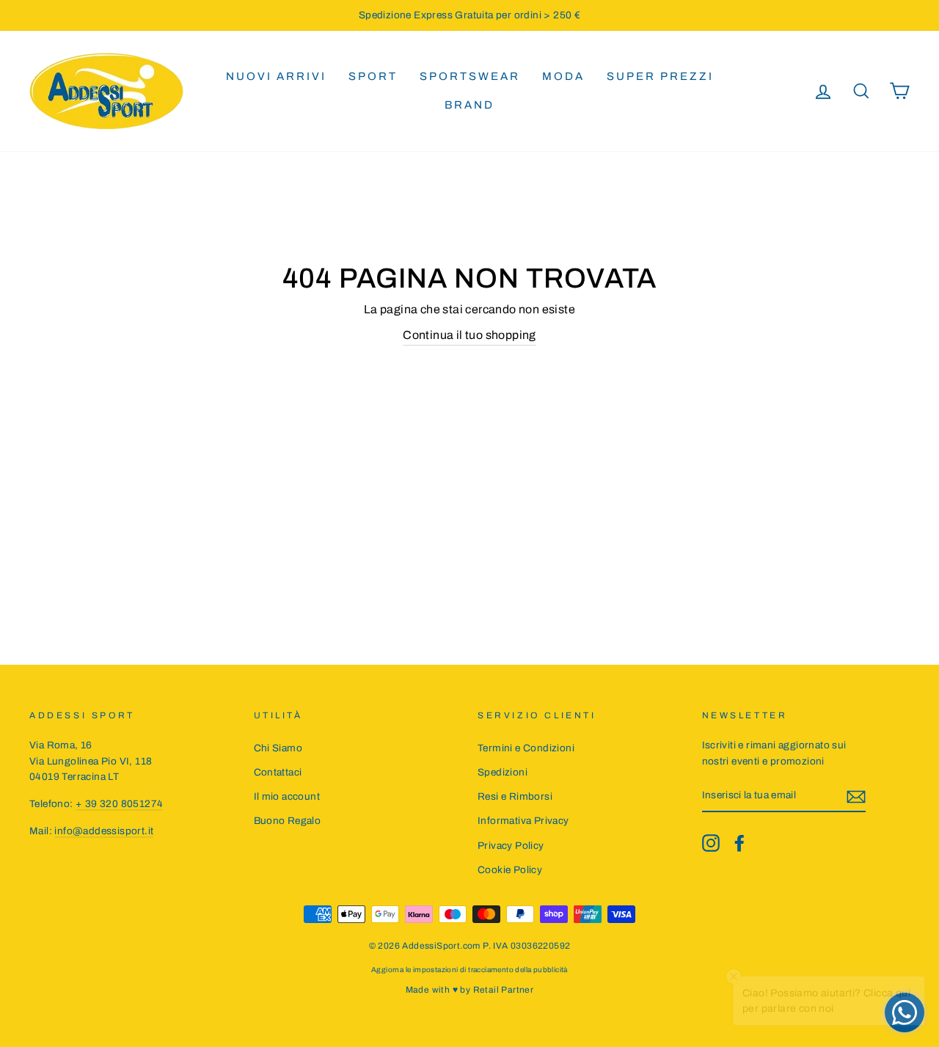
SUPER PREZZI (660, 76)
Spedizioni (502, 772)
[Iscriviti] (856, 796)
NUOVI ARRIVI (276, 76)
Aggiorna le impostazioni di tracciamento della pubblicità (469, 970)
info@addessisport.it (103, 830)
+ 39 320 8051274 (119, 803)
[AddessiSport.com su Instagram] (711, 843)
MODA (563, 76)
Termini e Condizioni (526, 748)
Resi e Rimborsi (515, 796)
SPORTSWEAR (470, 76)
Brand (469, 105)
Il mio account (287, 796)
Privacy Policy (511, 845)
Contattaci (278, 772)
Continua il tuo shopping (469, 335)
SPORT (373, 76)
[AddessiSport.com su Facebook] (739, 843)
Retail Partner (503, 990)
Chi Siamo (278, 748)
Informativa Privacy (523, 820)
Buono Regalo (287, 820)
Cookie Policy (510, 869)
